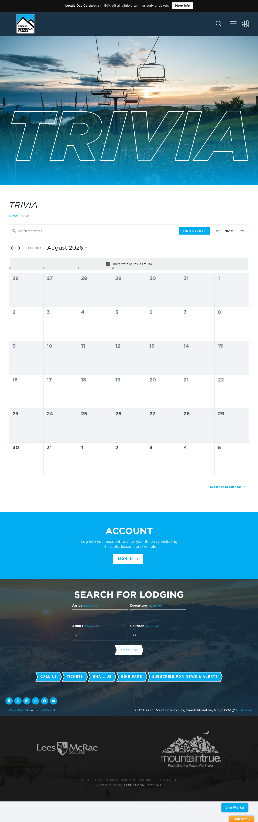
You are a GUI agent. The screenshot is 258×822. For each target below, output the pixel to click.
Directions (244, 710)
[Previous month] (11, 247)
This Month (34, 247)
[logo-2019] (25, 24)
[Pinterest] (44, 701)
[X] (18, 701)
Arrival (85, 605)
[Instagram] (26, 701)
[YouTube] (53, 701)
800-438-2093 (17, 710)
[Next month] (19, 247)
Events (14, 216)
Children (144, 626)
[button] (218, 24)
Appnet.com (134, 785)
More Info (182, 5)
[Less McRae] (67, 749)
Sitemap (155, 785)
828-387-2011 (45, 710)
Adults (85, 626)
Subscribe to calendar (225, 486)
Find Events (194, 231)
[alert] (129, 264)
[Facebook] (9, 701)
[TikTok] (35, 701)
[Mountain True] (191, 749)
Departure (146, 605)
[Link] (233, 23)
